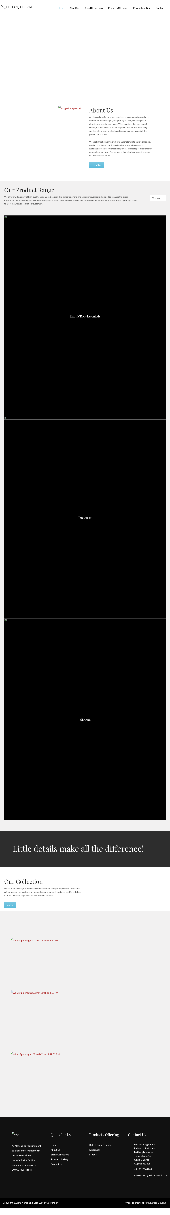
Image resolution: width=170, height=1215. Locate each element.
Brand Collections (60, 1154)
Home (54, 1145)
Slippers (93, 1154)
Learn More (96, 165)
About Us (55, 1149)
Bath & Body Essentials (101, 1145)
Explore (10, 905)
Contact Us (56, 1164)
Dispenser (94, 1149)
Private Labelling (59, 1159)
